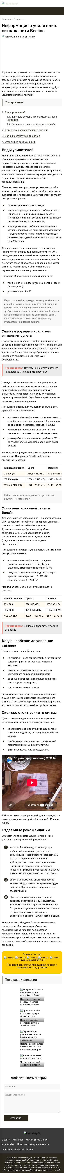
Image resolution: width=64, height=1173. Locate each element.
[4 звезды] (44, 957)
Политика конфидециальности (33, 1144)
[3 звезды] (32, 957)
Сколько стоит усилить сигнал (21, 136)
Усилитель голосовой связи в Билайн (31, 124)
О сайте (6, 1139)
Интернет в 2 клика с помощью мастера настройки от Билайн (30, 1002)
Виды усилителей (13, 112)
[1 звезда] (9, 957)
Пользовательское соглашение (18, 1149)
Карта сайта (8, 1144)
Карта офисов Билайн (37, 1139)
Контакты (18, 1139)
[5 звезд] (55, 957)
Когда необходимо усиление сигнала (25, 130)
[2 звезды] (21, 957)
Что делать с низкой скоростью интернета (30, 1063)
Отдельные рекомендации (19, 141)
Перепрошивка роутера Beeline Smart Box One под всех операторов (31, 1047)
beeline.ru (27, 1163)
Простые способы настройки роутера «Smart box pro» (29, 1023)
